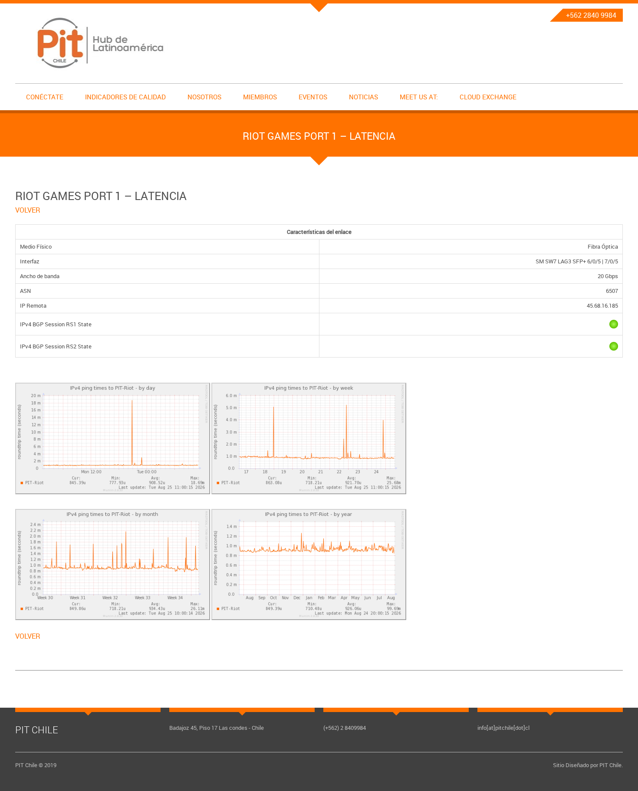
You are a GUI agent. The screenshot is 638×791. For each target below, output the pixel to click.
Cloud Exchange (488, 96)
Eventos (313, 96)
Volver (27, 210)
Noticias (363, 96)
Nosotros (204, 96)
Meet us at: (419, 96)
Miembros (260, 96)
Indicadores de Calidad (125, 96)
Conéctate (44, 96)
